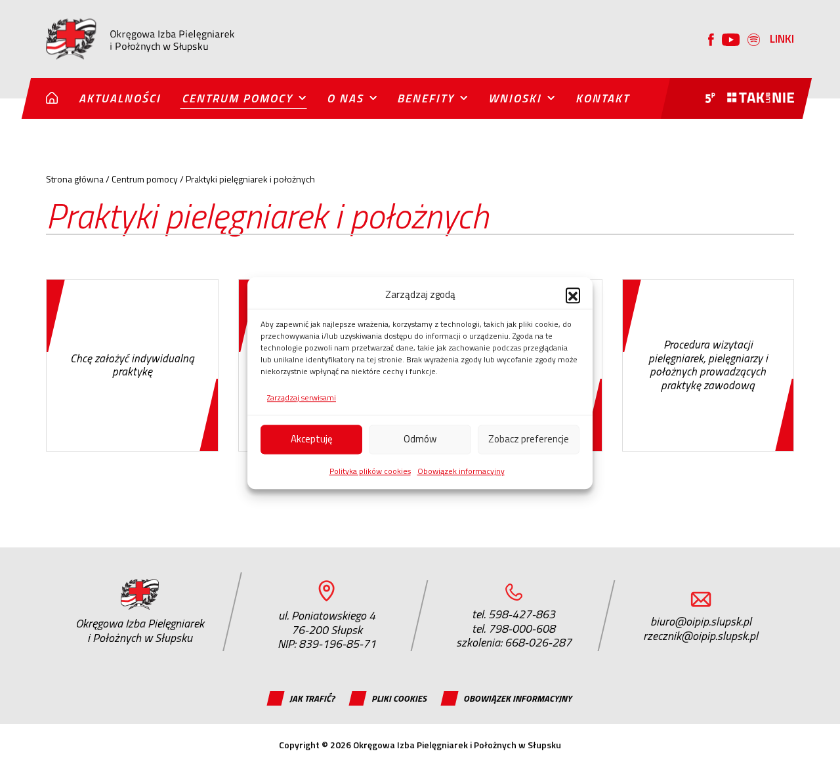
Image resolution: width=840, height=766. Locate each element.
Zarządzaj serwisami (301, 397)
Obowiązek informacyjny (461, 470)
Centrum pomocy (237, 98)
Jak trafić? (312, 698)
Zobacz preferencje (528, 438)
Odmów (420, 438)
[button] (572, 294)
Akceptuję (312, 438)
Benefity (425, 98)
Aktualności (120, 98)
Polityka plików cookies (370, 470)
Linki (782, 38)
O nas (345, 98)
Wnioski (514, 98)
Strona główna (75, 179)
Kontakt (602, 98)
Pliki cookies (399, 698)
